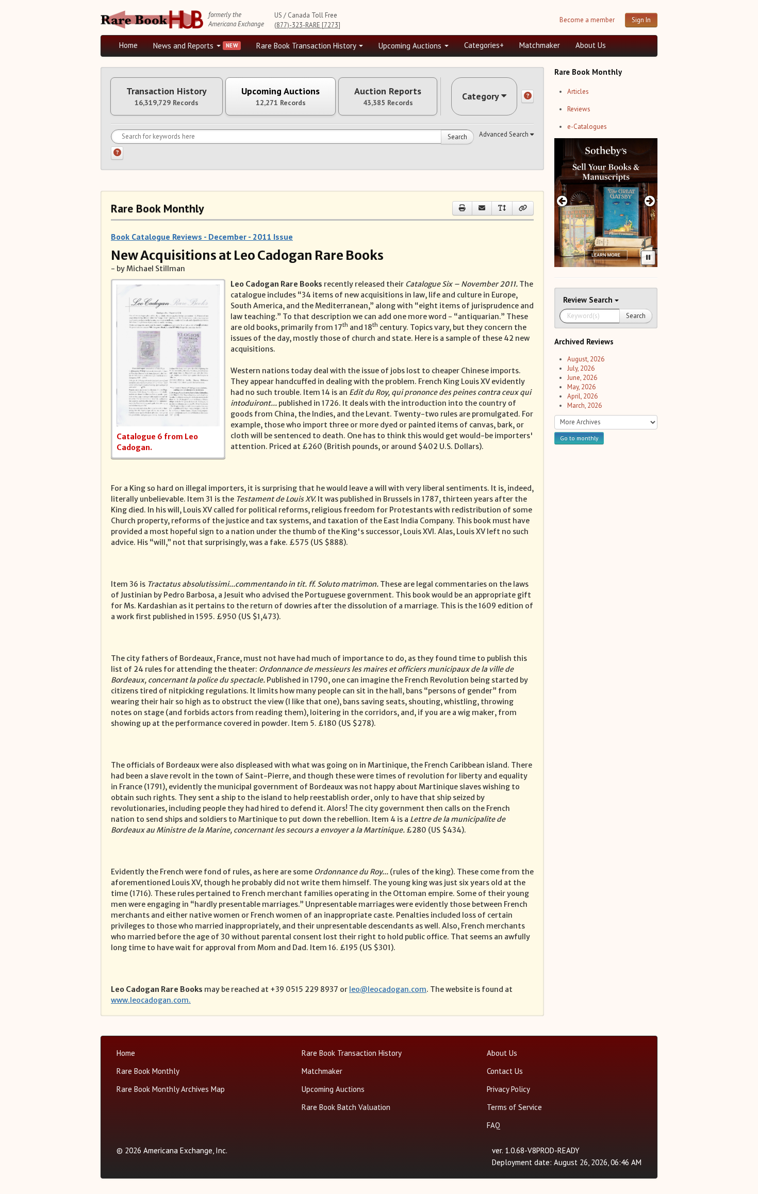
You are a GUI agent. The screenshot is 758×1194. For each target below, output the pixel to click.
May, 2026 (581, 387)
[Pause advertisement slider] (648, 258)
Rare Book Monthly (148, 1071)
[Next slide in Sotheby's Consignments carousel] (649, 201)
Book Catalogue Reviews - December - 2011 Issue (202, 236)
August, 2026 (585, 359)
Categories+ (484, 45)
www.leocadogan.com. (151, 1000)
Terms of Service (514, 1107)
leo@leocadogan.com (387, 989)
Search (457, 136)
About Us (590, 45)
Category (480, 96)
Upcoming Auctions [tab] (280, 96)
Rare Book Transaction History (307, 46)
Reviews (578, 109)
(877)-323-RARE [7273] (307, 25)
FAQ (493, 1125)
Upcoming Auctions (410, 46)
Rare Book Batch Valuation (346, 1107)
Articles (578, 91)
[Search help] (117, 153)
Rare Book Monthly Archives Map (171, 1089)
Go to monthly (579, 438)
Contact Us (505, 1071)
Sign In (641, 19)
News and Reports (184, 46)
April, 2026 (582, 396)
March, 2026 (584, 405)
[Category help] (527, 96)
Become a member (587, 19)
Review (576, 300)
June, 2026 (582, 377)
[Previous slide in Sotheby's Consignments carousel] (561, 201)
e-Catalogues (587, 126)
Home (128, 45)
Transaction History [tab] (166, 96)
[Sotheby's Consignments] (605, 202)
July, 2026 (581, 368)
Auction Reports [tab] (387, 96)
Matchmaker (539, 45)
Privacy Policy (508, 1089)
